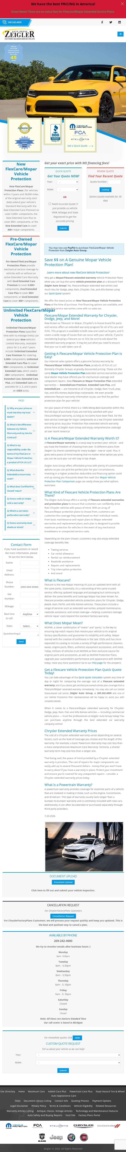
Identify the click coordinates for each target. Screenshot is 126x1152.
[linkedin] (119, 22)
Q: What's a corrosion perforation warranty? (18, 513)
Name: (9, 562)
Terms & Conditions (60, 1105)
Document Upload (63, 882)
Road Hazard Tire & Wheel (110, 1091)
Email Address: (9, 572)
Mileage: (9, 606)
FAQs (18, 1100)
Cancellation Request (63, 916)
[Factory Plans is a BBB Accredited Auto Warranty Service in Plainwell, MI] (55, 133)
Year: (50, 181)
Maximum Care (36, 1091)
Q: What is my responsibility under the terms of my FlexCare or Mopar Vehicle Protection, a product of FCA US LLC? (19, 454)
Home (21, 1091)
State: (9, 625)
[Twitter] (111, 22)
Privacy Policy (39, 1105)
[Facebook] (102, 22)
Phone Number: (9, 584)
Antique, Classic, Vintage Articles (55, 1111)
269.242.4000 (14, 22)
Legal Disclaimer (19, 1105)
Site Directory (7, 1091)
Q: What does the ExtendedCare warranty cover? (19, 474)
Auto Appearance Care (63, 1095)
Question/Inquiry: (10, 633)
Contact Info (61, 1100)
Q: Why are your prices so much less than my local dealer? (19, 412)
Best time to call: (9, 616)
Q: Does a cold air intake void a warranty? (19, 500)
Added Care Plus (57, 1091)
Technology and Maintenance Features (97, 1111)
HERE (77, 1037)
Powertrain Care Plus (81, 1091)
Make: (50, 189)
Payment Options (101, 1100)
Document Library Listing (37, 1100)
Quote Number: (97, 181)
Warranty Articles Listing (20, 1111)
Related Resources (106, 1105)
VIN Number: (9, 596)
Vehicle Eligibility (83, 1105)
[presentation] (2, 91)
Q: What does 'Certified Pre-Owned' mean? (20, 488)
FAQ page (97, 662)
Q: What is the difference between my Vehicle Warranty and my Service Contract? (19, 431)
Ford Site (70, 1115)
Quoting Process (80, 1100)
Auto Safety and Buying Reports (45, 1115)
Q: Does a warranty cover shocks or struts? (19, 525)
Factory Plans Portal (89, 1115)
